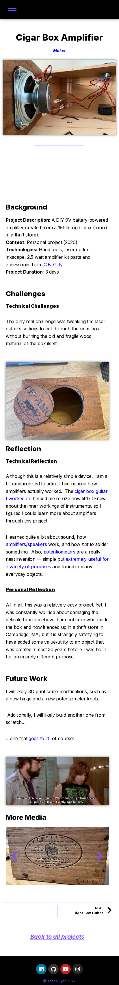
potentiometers (59, 552)
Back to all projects (57, 936)
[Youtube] (65, 969)
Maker (59, 50)
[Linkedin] (41, 969)
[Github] (53, 969)
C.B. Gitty (53, 264)
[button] (15, 855)
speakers (37, 544)
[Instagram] (77, 969)
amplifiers (16, 544)
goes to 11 (39, 738)
